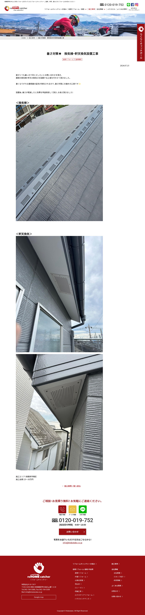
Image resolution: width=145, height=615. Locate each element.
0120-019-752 (114, 4)
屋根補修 (78, 59)
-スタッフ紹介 (118, 576)
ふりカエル (111, 9)
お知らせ (115, 591)
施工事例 (92, 9)
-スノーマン (78, 587)
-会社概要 (116, 573)
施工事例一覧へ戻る (72, 486)
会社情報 (100, 9)
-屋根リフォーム (80, 573)
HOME (24, 38)
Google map (39, 597)
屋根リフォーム (68, 59)
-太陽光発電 (78, 580)
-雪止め (77, 584)
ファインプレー (134, 9)
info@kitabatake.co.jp (72, 543)
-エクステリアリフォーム (83, 595)
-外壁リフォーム (80, 576)
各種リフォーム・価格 (76, 9)
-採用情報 (116, 580)
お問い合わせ (72, 531)
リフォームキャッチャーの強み (55, 9)
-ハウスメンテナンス (81, 599)
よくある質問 (122, 9)
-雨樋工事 (77, 591)
